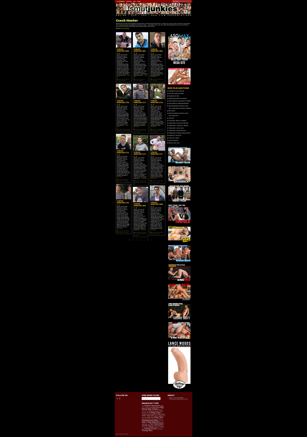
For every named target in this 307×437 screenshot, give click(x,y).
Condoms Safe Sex (147, 414)
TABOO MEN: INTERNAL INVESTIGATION (179, 133)
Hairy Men (144, 419)
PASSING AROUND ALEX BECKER (178, 98)
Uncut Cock (119, 80)
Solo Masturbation (157, 424)
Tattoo (147, 427)
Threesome (156, 427)
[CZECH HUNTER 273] (123, 141)
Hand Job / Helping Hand (152, 419)
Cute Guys (136, 79)
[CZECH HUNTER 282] (157, 39)
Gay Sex (158, 417)
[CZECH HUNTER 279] (123, 91)
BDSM (162, 406)
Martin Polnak (136, 182)
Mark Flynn (126, 179)
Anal (143, 406)
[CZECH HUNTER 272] (140, 143)
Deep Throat (157, 415)
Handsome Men (127, 129)
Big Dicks (156, 407)
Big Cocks (149, 407)
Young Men (124, 80)
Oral (143, 424)
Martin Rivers (153, 130)
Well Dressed (160, 428)
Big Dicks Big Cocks (138, 129)
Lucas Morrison (139, 233)
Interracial (160, 420)
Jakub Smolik (160, 180)
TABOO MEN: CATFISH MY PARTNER (178, 123)
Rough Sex (146, 424)
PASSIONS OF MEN (174, 96)
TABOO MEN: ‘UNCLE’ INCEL (176, 128)
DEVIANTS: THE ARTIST (175, 135)
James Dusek (160, 232)
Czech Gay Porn (126, 79)
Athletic (147, 406)
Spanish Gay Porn (148, 425)
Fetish (145, 417)
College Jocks (120, 79)
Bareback (155, 406)
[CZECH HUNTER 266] (140, 194)
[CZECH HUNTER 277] (140, 91)
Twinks (159, 79)
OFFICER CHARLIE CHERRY (176, 93)
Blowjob (143, 411)
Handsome (160, 419)
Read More (153, 76)
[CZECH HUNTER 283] (140, 39)
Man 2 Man (147, 422)
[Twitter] (117, 398)
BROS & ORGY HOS (174, 143)
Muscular (161, 422)
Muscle (137, 130)
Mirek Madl (119, 130)
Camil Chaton (120, 230)
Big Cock (144, 407)
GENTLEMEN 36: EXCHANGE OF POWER (180, 101)
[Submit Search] (173, 1)
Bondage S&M (148, 411)
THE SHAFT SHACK (174, 138)
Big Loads (160, 409)
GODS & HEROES (173, 140)
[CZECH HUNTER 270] (123, 191)
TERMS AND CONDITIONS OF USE (178, 399)
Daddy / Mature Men (148, 415)
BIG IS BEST (172, 110)
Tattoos (151, 427)
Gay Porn (150, 417)
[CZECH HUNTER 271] (157, 143)
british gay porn (155, 411)
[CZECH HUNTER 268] (157, 193)
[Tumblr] (120, 398)
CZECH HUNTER (124, 28)
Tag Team (144, 427)
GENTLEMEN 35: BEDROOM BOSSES (179, 103)
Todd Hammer (158, 130)
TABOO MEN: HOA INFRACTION (177, 130)
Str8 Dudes (158, 425)
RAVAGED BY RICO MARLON (176, 91)
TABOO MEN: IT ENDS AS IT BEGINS (178, 125)
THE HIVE (171, 118)
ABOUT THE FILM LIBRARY (176, 397)
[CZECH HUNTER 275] (157, 91)
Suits (162, 425)
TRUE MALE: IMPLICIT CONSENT (177, 120)
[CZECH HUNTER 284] (123, 39)
